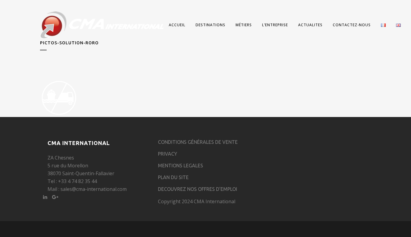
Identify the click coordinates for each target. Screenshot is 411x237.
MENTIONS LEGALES (180, 165)
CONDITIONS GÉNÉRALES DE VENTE (198, 142)
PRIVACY (167, 153)
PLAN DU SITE (173, 177)
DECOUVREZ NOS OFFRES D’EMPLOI (197, 189)
